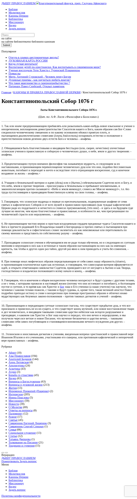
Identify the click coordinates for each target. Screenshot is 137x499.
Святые (13, 420)
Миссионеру (16, 22)
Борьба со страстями (21, 375)
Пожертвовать (10, 461)
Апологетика (17, 365)
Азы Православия (19, 355)
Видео (12, 25)
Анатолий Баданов (20, 359)
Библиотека (16, 18)
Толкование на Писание (23, 442)
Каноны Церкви (18, 15)
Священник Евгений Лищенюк (28, 423)
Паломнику (16, 413)
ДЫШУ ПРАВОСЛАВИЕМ (18, 3)
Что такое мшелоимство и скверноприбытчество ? (39, 83)
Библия (13, 9)
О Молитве (15, 407)
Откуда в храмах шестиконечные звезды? (34, 57)
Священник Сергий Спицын (26, 426)
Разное (13, 416)
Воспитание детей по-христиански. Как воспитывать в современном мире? (55, 67)
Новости (14, 403)
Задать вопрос (17, 28)
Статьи (13, 436)
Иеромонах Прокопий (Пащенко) (29, 391)
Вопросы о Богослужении (24, 381)
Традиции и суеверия (22, 445)
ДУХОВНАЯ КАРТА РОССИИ (28, 60)
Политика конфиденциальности (20, 495)
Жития (13, 387)
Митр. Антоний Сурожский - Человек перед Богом (40, 76)
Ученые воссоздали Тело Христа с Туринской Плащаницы (44, 70)
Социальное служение (22, 432)
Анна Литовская (19, 362)
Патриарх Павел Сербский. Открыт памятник (37, 86)
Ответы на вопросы (21, 410)
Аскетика (14, 368)
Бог (62, 286)
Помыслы (15, 73)
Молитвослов (17, 12)
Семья (12, 429)
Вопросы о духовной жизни (26, 384)
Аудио (12, 371)
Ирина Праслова (19, 397)
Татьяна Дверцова (20, 439)
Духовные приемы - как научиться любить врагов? (39, 79)
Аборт (12, 352)
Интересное (16, 394)
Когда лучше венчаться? (23, 63)
